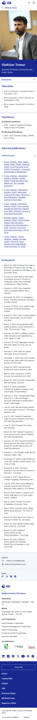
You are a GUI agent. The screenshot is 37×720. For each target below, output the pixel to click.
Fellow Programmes (9, 630)
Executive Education (9, 636)
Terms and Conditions (10, 717)
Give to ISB (18, 667)
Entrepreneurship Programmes (14, 633)
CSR (3, 688)
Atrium (4, 674)
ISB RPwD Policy (8, 698)
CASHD (5, 683)
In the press (6, 80)
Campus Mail (7, 679)
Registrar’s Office (9, 703)
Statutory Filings (8, 693)
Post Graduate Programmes (12, 623)
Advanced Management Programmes (16, 626)
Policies (26, 717)
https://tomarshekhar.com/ (15, 564)
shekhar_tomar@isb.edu (15, 561)
